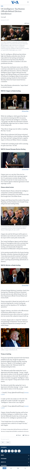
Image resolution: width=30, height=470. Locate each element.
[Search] (25, 468)
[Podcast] (12, 451)
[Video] (18, 468)
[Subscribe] (15, 451)
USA (2, 6)
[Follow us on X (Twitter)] (9, 451)
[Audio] (11, 468)
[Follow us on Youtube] (5, 451)
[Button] (27, 23)
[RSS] (19, 451)
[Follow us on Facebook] (2, 451)
